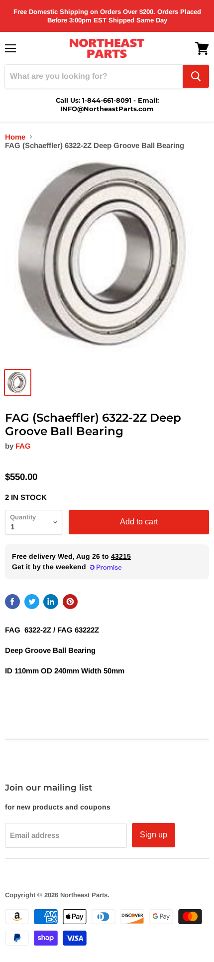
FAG (23, 446)
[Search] (196, 76)
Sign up (153, 834)
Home (15, 137)
